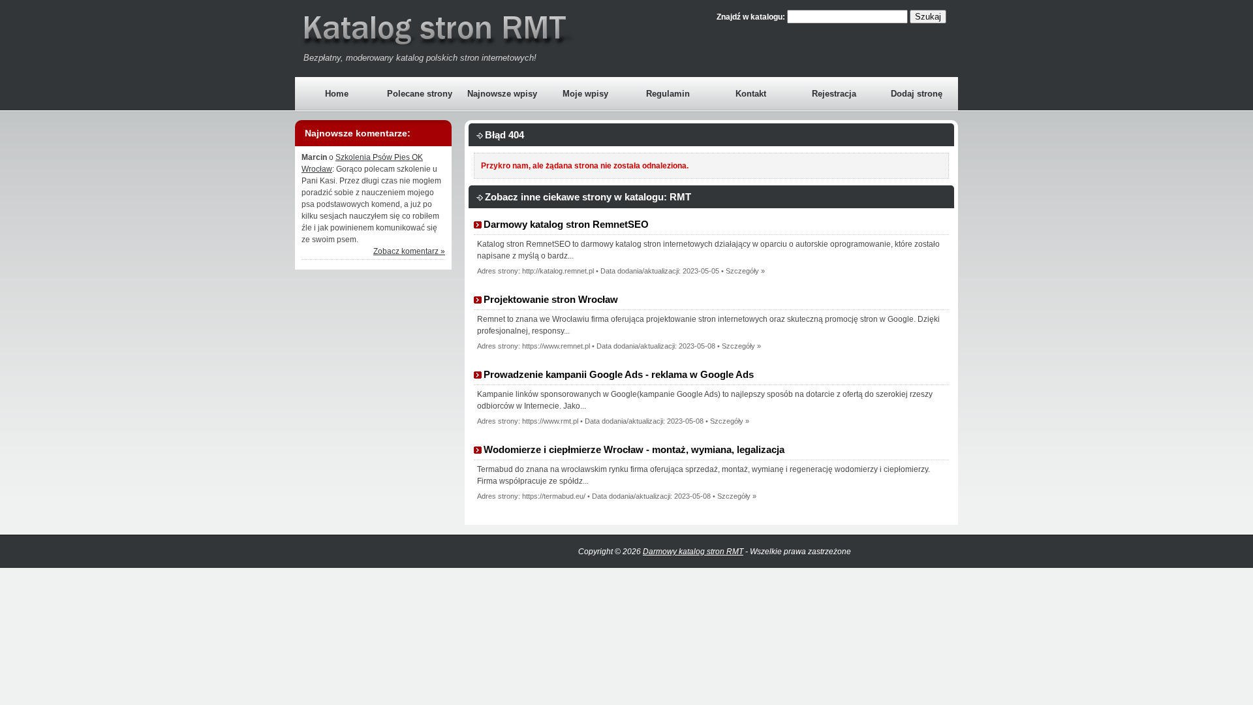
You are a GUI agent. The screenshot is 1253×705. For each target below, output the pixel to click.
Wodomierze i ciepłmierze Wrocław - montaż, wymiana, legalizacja (634, 449)
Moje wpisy (585, 94)
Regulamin (668, 94)
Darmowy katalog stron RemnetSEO (566, 224)
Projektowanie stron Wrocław (551, 299)
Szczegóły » (745, 271)
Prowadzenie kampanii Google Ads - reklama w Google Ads (619, 374)
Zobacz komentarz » (409, 251)
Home (336, 94)
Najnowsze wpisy (502, 94)
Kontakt (750, 94)
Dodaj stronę (916, 94)
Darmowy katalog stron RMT (693, 551)
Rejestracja (834, 94)
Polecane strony (419, 94)
